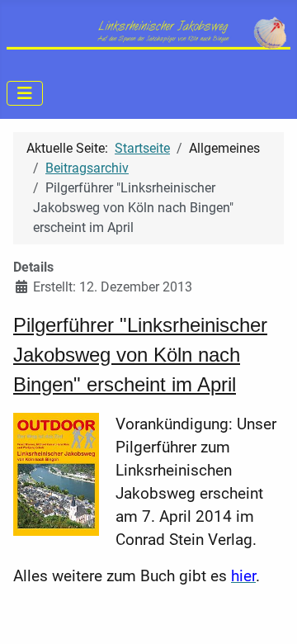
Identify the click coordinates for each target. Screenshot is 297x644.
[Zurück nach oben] (268, 613)
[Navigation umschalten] (25, 93)
